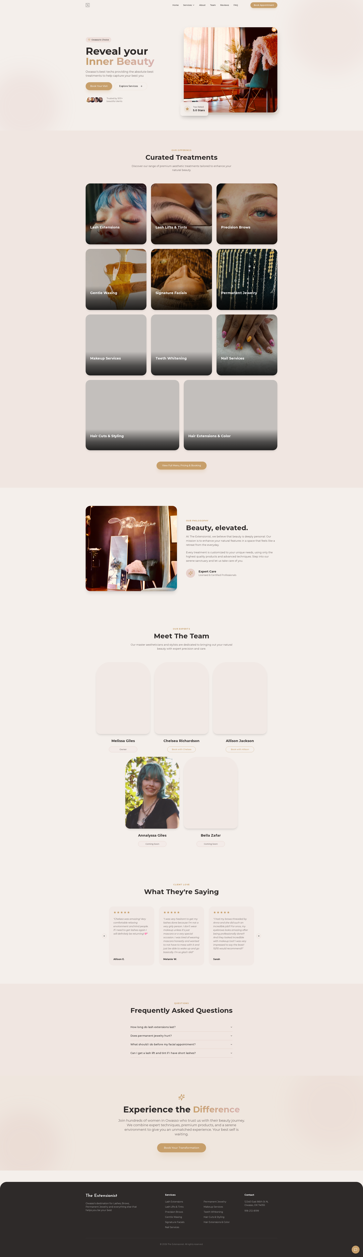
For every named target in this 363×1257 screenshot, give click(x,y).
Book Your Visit (99, 86)
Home (181, 8)
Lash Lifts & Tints (174, 1206)
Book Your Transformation (181, 1147)
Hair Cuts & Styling (214, 1217)
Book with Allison (240, 749)
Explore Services (128, 86)
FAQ (241, 8)
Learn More (129, 241)
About (208, 8)
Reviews (230, 8)
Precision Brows (174, 1212)
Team (218, 8)
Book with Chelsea (181, 749)
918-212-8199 (251, 1210)
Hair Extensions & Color (217, 1222)
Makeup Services (213, 1206)
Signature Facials (174, 1222)
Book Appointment (264, 8)
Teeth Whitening (213, 1212)
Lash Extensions (174, 1201)
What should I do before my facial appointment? (163, 1044)
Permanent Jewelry (215, 1201)
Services (193, 8)
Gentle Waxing (173, 1217)
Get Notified (260, 372)
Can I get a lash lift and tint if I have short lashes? (163, 1053)
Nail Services (172, 1227)
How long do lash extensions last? (153, 1027)
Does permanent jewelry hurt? (151, 1035)
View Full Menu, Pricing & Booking (181, 465)
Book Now (102, 241)
